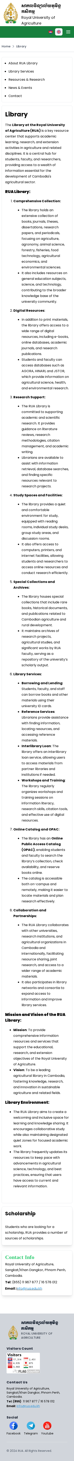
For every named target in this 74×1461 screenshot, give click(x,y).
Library (21, 46)
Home (6, 46)
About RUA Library (23, 63)
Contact (15, 96)
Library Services (21, 71)
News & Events (20, 87)
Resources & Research (26, 79)
